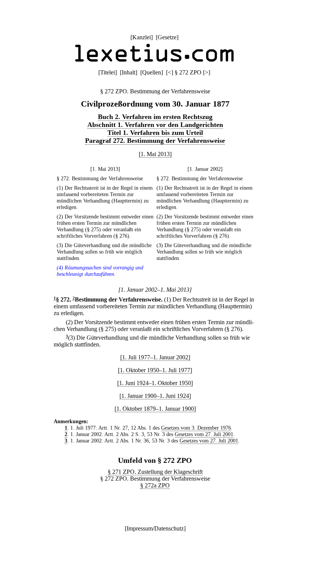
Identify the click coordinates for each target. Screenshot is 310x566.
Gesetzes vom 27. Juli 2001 (204, 434)
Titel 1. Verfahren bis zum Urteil (155, 132)
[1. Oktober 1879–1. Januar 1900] (155, 408)
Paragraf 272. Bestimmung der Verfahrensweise (155, 140)
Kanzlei (141, 37)
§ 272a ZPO (155, 485)
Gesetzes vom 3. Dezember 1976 (196, 428)
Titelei (107, 72)
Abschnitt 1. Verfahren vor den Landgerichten (155, 124)
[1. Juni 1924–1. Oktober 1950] (155, 383)
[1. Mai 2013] (155, 154)
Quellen (151, 72)
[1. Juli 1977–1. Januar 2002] (155, 357)
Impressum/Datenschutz (155, 528)
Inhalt (128, 72)
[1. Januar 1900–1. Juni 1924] (155, 396)
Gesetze (167, 37)
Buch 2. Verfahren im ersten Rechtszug (155, 117)
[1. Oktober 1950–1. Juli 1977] (155, 370)
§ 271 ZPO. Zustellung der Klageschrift (155, 472)
